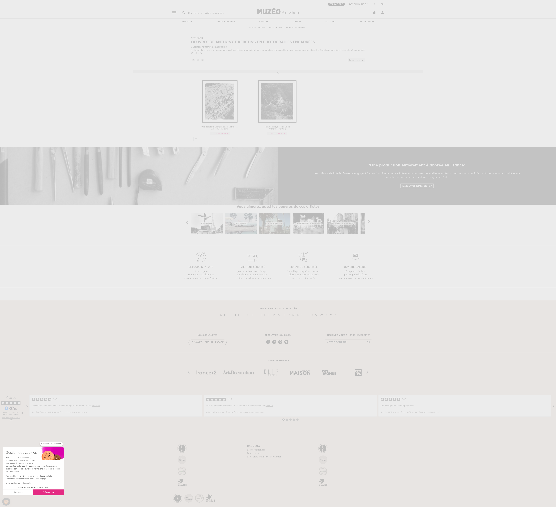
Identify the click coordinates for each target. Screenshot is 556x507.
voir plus (96, 406)
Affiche (264, 22)
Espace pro (336, 4)
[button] (6, 502)
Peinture (187, 22)
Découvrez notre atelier (417, 186)
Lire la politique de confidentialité (18, 483)
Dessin (297, 22)
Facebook (193, 60)
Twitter (198, 60)
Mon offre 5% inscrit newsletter (264, 457)
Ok (368, 342)
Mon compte (254, 453)
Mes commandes (256, 450)
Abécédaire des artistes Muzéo (278, 309)
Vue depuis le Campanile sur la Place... (219, 128)
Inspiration (367, 22)
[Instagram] (275, 344)
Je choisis (18, 492)
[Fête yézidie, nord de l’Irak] (277, 122)
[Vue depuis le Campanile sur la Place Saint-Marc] (219, 122)
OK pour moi (48, 492)
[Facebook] (269, 344)
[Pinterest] (281, 344)
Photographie (226, 22)
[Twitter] (287, 344)
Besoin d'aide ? (358, 4)
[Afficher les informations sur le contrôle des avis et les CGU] (22, 413)
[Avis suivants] (554, 406)
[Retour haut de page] (196, 139)
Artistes (330, 22)
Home (252, 28)
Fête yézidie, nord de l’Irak (277, 128)
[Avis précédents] (27, 406)
